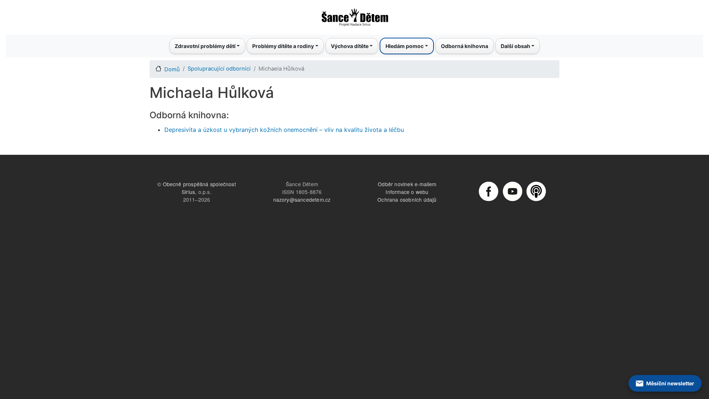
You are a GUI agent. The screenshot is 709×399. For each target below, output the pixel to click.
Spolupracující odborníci (219, 68)
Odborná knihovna (464, 46)
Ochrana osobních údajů (406, 199)
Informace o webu (407, 191)
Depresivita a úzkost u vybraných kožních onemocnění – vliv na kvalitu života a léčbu (284, 129)
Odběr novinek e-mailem (407, 184)
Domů (172, 69)
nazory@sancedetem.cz (302, 199)
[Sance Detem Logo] (354, 15)
